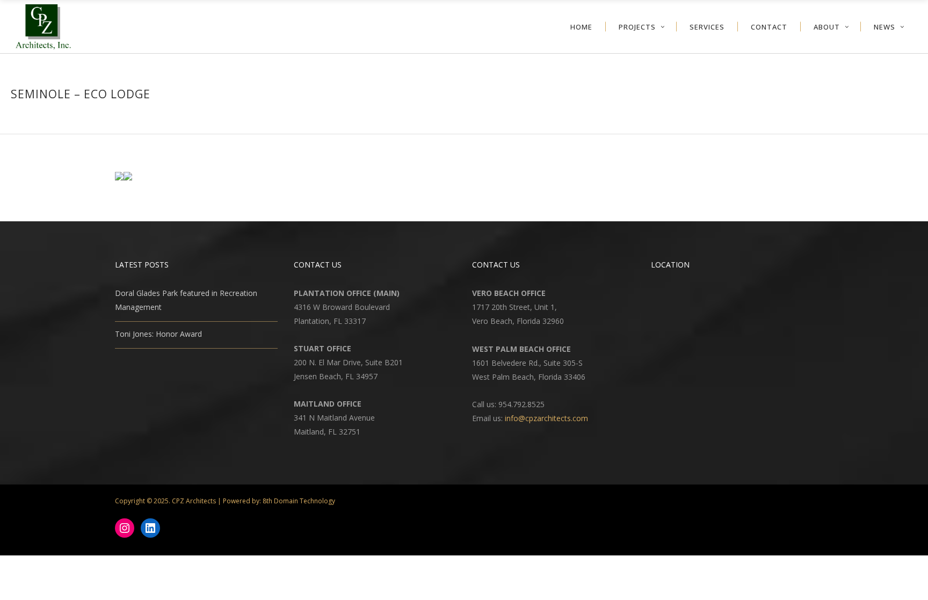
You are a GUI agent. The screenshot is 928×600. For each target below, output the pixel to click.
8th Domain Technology (299, 500)
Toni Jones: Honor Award (158, 334)
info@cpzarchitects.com (546, 418)
